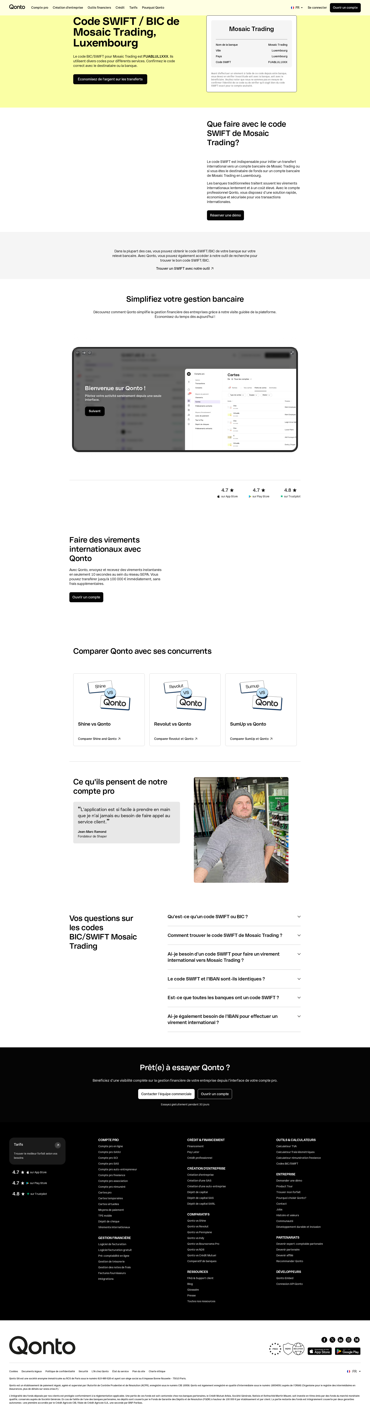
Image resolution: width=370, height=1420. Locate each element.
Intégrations (106, 1278)
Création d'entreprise (200, 1174)
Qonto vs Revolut (198, 1226)
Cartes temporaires (110, 1198)
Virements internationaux (114, 1227)
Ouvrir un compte (345, 7)
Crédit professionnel (199, 1157)
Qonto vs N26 (195, 1249)
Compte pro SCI (108, 1157)
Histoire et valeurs (287, 1215)
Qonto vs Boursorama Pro (203, 1243)
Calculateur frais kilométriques (295, 1152)
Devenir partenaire (288, 1249)
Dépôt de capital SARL (201, 1203)
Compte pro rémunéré (111, 1186)
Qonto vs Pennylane (199, 1232)
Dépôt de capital (197, 1192)
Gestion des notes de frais (114, 1267)
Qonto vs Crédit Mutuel (201, 1255)
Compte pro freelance (111, 1175)
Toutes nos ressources (201, 1301)
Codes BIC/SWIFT (287, 1163)
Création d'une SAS (199, 1180)
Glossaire (193, 1289)
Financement (195, 1146)
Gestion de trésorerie (111, 1261)
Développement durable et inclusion (298, 1226)
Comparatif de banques (201, 1261)
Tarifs (18, 1144)
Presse (191, 1295)
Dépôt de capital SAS (200, 1197)
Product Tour (284, 1186)
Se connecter (317, 7)
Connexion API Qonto (289, 1283)
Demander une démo (289, 1180)
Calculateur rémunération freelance (298, 1157)
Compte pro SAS (108, 1163)
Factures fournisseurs (112, 1273)
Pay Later (193, 1152)
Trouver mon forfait (288, 1192)
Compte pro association (113, 1180)
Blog (190, 1283)
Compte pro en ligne (110, 1146)
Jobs (279, 1209)
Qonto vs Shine (196, 1220)
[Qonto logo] (17, 6)
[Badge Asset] (324, 1340)
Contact (281, 1203)
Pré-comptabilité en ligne (113, 1255)
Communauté (284, 1221)
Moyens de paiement (111, 1209)
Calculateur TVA (286, 1146)
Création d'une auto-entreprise (206, 1186)
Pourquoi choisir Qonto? (291, 1197)
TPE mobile (105, 1215)
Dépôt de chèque (108, 1221)
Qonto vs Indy (195, 1238)
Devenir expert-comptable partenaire (299, 1243)
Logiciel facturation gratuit (115, 1250)
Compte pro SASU (109, 1152)
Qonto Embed (284, 1278)
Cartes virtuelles (108, 1204)
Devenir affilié (284, 1255)
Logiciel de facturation (112, 1244)
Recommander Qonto (289, 1261)
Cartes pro (105, 1192)
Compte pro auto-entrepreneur (117, 1169)
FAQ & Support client (200, 1278)
